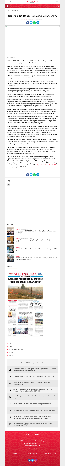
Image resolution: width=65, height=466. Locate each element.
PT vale (11, 352)
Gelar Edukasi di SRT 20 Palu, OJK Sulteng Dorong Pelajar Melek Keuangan (36, 232)
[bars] (56, 2)
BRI (9, 185)
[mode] (11, 2)
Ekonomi (15, 10)
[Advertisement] (32, 204)
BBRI (10, 347)
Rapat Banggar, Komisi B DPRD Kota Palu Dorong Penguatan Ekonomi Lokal (32, 383)
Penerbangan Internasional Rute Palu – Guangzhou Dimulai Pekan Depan (35, 397)
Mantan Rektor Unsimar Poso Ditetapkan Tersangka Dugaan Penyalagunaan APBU (33, 424)
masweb (25, 19)
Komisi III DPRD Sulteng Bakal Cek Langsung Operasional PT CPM (34, 410)
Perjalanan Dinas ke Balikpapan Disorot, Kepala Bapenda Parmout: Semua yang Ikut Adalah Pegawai (35, 370)
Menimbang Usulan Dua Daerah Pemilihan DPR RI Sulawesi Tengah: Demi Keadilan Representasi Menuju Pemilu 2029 (32, 417)
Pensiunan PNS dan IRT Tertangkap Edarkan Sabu (29, 363)
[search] (8, 2)
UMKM (11, 355)
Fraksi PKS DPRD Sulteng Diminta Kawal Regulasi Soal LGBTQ (33, 404)
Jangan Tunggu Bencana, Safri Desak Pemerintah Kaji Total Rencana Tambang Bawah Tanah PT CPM (32, 390)
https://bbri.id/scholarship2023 (47, 165)
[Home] (7, 6)
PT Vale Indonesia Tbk (16, 350)
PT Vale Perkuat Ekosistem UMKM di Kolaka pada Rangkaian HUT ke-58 (36, 250)
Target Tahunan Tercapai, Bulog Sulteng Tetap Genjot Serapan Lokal (36, 241)
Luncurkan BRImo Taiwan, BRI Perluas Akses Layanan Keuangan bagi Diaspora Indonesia (36, 258)
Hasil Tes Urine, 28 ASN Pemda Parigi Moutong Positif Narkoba (33, 376)
